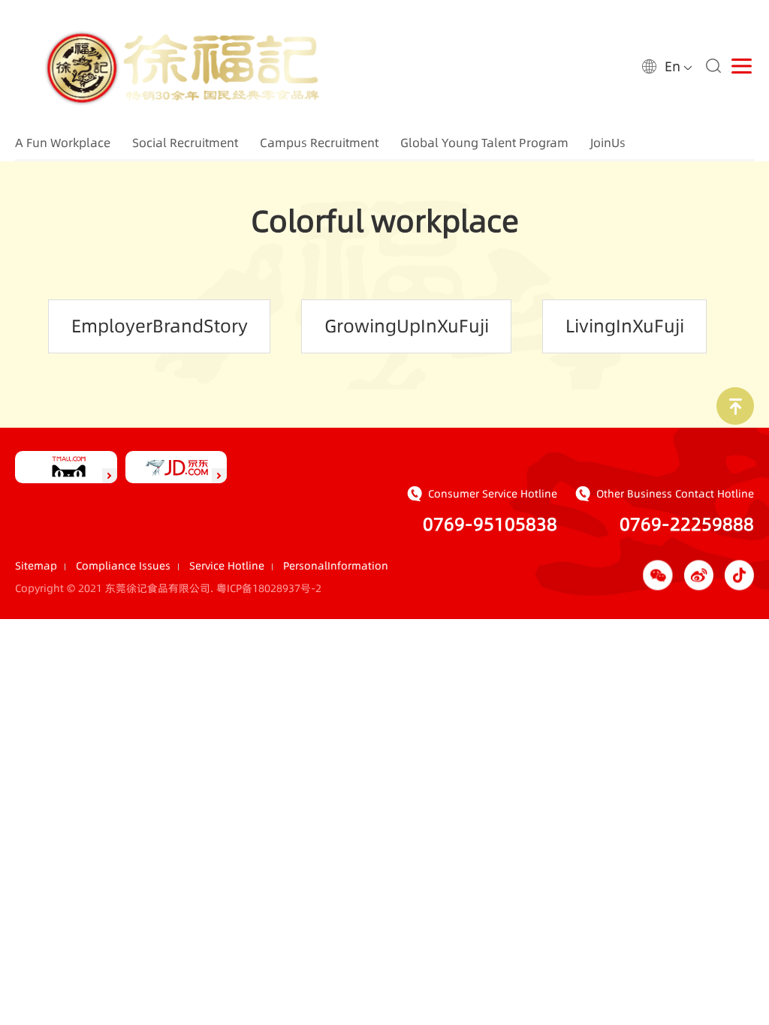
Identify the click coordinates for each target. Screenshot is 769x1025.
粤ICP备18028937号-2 (268, 588)
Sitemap (36, 565)
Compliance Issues (123, 565)
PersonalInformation (335, 565)
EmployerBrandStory (159, 326)
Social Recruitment (185, 142)
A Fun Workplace (62, 142)
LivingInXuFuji (624, 326)
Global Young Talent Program (484, 142)
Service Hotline (226, 565)
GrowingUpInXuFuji (406, 326)
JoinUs (608, 142)
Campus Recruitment (319, 142)
